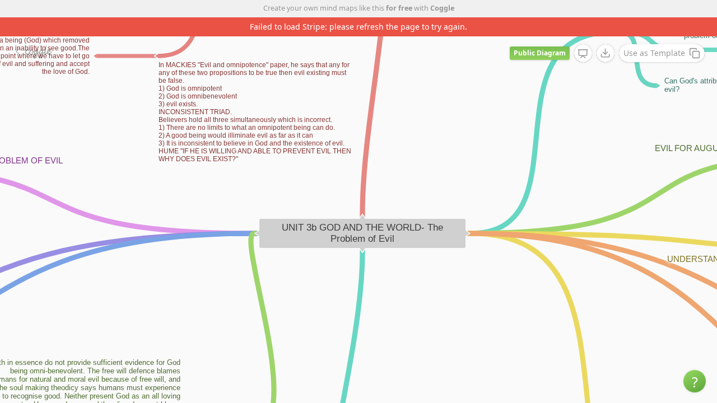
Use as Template (654, 53)
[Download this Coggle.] (605, 53)
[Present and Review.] (583, 54)
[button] (694, 381)
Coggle (442, 8)
